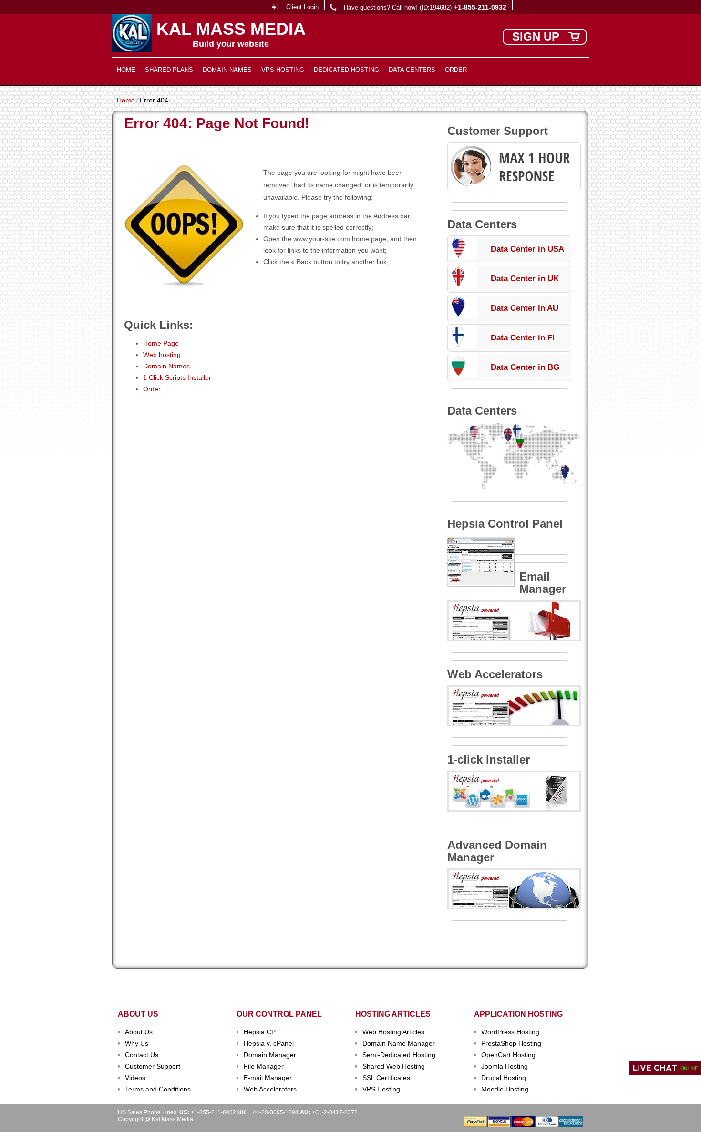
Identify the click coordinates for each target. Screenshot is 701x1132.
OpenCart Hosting (508, 1055)
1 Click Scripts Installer (177, 377)
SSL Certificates (386, 1077)
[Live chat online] (665, 1068)
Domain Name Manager (398, 1043)
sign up (535, 36)
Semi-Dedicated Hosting (398, 1055)
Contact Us (141, 1055)
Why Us (136, 1043)
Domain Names (227, 69)
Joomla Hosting (504, 1066)
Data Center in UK (525, 278)
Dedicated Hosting (346, 69)
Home (126, 69)
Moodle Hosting (504, 1089)
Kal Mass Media (231, 29)
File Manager (264, 1066)
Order (456, 69)
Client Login (302, 6)
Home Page (161, 343)
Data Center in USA (527, 249)
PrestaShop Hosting (511, 1043)
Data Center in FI (523, 337)
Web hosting (162, 354)
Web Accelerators (270, 1089)
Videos (135, 1077)
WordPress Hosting (510, 1032)
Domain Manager (270, 1055)
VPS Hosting (282, 69)
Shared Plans (169, 69)
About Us (139, 1032)
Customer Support (152, 1066)
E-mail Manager (268, 1077)
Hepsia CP (260, 1032)
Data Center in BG (525, 367)
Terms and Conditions (158, 1089)
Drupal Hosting (503, 1077)
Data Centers (412, 69)
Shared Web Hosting (393, 1066)
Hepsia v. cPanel (269, 1043)
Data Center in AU (524, 308)
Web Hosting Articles (393, 1032)
